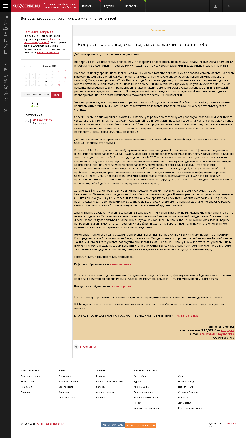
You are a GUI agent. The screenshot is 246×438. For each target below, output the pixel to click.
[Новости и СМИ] (5, 69)
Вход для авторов (30, 376)
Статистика (32, 115)
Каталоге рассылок (48, 52)
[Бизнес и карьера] (5, 34)
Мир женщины (141, 386)
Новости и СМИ (186, 386)
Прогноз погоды (186, 381)
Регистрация (27, 381)
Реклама (100, 376)
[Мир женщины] (5, 45)
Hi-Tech (137, 402)
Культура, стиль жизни (190, 408)
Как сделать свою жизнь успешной (43, 40)
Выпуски (87, 6)
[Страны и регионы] (5, 92)
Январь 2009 (50, 66)
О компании (65, 376)
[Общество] (5, 75)
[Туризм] (5, 98)
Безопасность (66, 386)
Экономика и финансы (146, 397)
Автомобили (140, 376)
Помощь (25, 392)
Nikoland (231, 423)
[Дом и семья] (5, 40)
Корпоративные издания (109, 381)
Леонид (35, 106)
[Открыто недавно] (5, 22)
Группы (109, 6)
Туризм (138, 381)
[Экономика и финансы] (5, 104)
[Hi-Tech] (5, 51)
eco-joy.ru (227, 330)
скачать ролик (120, 264)
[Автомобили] (5, 28)
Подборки (131, 6)
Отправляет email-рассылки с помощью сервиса (60, 6)
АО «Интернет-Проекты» (50, 423)
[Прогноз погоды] (5, 81)
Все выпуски (158, 30)
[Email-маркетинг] (5, 110)
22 (46, 81)
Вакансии (64, 392)
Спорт (181, 376)
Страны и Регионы (188, 392)
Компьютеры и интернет (147, 408)
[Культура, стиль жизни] (5, 63)
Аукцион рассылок (106, 392)
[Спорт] (5, 86)
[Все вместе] (5, 16)
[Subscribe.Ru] (26, 6)
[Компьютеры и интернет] (5, 57)
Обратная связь (67, 397)
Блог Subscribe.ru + (69, 381)
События (101, 397)
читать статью (187, 315)
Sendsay (100, 386)
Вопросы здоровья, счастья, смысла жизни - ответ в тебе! (68, 18)
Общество (183, 397)
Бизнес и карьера (143, 392)
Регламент (26, 386)
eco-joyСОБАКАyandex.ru (217, 334)
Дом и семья (184, 402)
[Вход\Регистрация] (216, 6)
